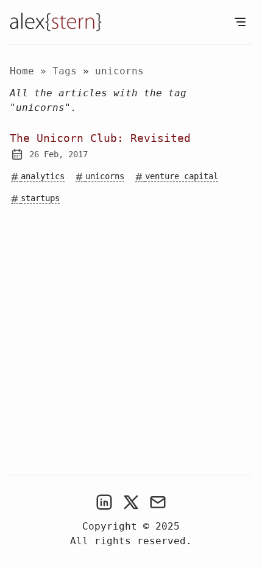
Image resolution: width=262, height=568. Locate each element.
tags (67, 71)
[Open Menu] (240, 22)
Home (22, 71)
